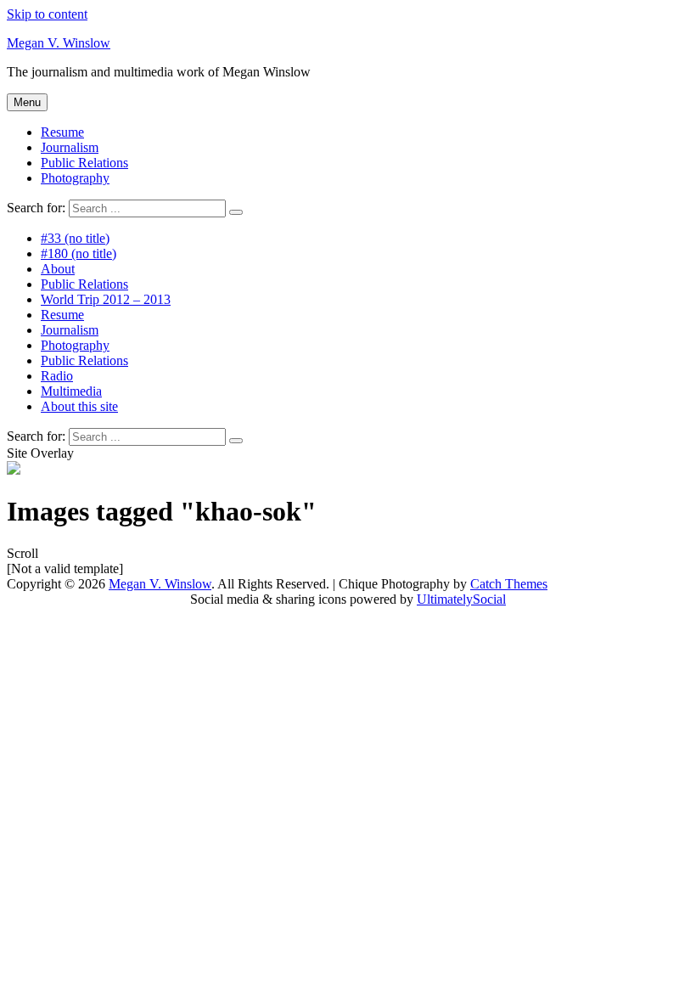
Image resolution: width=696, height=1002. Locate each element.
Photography (75, 178)
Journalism (69, 147)
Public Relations (84, 162)
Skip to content (47, 14)
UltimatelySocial (461, 599)
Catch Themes (508, 584)
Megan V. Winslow (58, 43)
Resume (62, 132)
